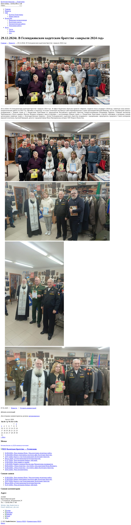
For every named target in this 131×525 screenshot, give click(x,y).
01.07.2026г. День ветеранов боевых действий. (21, 460)
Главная (3, 43)
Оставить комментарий (28, 408)
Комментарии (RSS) (34, 521)
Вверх (3, 523)
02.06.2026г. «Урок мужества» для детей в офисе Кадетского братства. (29, 468)
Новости (12, 43)
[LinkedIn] (8, 514)
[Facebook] (8, 512)
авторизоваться (34, 416)
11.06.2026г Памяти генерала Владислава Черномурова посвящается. (29, 464)
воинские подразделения (22, 445)
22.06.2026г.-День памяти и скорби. (17, 462)
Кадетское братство (5, 445)
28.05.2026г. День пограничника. (16, 469)
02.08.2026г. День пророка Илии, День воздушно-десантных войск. (28, 453)
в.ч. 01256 (13, 445)
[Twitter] (8, 510)
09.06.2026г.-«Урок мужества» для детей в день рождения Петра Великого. (31, 466)
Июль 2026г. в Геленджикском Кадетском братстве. (23, 458)
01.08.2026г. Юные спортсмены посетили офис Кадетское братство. (28, 455)
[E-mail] (7, 516)
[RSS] (6, 518)
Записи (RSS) (21, 521)
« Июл (3, 437)
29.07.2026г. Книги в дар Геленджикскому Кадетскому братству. (27, 457)
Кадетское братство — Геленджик (13, 2)
